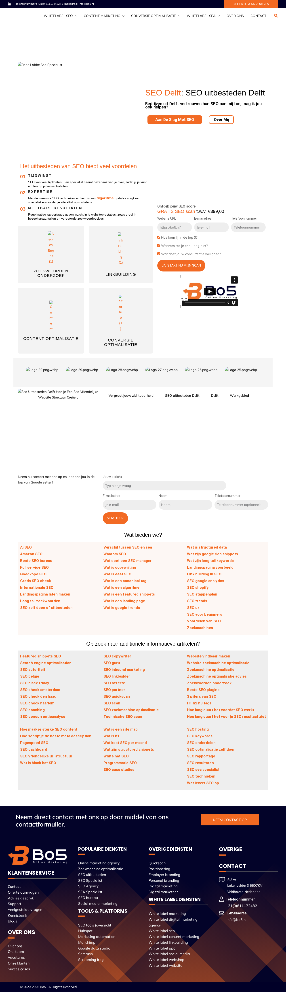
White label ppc (162, 948)
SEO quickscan (116, 696)
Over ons (235, 16)
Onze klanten (18, 963)
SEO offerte (114, 683)
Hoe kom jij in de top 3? (179, 237)
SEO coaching (32, 710)
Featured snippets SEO (40, 656)
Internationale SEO (36, 587)
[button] (251, 4)
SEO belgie (29, 676)
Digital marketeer (163, 892)
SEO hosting (198, 729)
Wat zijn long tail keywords (210, 560)
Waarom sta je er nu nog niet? (184, 246)
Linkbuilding (120, 274)
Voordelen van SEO (204, 621)
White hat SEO (116, 756)
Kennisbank (17, 915)
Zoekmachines (200, 627)
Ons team (16, 951)
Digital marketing (163, 886)
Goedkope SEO (33, 574)
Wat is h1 (111, 736)
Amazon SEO (31, 554)
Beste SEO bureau (36, 560)
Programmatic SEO (120, 763)
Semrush (85, 954)
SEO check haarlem (37, 703)
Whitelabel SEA (201, 16)
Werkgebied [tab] (239, 395)
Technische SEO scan (122, 716)
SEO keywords (199, 736)
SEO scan (111, 703)
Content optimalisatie (51, 338)
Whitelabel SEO (58, 16)
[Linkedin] (9, 4)
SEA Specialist (90, 892)
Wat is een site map (120, 729)
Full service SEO (34, 567)
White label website (165, 965)
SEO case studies (118, 769)
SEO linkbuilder (116, 676)
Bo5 (43, 987)
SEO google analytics (205, 581)
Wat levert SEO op (203, 783)
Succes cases (19, 969)
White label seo (162, 930)
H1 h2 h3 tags (199, 703)
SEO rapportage (201, 756)
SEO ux (193, 607)
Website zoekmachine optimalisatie (218, 663)
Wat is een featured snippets (129, 594)
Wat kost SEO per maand (125, 742)
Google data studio (94, 948)
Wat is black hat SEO (38, 763)
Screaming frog (91, 959)
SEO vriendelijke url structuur (46, 756)
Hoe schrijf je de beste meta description (55, 736)
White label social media (169, 954)
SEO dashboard (33, 749)
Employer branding (164, 874)
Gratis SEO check (35, 581)
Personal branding (164, 880)
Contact (258, 16)
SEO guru (111, 663)
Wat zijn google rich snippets (212, 554)
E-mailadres (203, 218)
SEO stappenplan (202, 594)
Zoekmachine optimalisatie (210, 669)
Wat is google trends (121, 607)
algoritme (105, 198)
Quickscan (157, 863)
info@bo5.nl (86, 3)
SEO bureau (88, 897)
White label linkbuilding (168, 942)
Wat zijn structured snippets (128, 749)
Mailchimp (86, 942)
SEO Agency (88, 886)
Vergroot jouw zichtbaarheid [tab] (131, 395)
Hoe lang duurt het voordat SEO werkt (220, 710)
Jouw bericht (112, 477)
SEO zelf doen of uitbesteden (46, 607)
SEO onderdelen (201, 742)
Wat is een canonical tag (124, 581)
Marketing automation (96, 936)
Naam (163, 496)
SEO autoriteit (32, 669)
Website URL (166, 218)
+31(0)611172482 (49, 3)
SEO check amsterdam (40, 689)
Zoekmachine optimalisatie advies (217, 676)
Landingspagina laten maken (45, 594)
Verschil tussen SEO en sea (127, 547)
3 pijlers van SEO (201, 696)
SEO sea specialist (203, 769)
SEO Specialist (90, 880)
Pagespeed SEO (34, 742)
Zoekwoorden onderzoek (51, 273)
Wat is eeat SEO (117, 574)
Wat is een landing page (124, 601)
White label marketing (167, 913)
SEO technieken (201, 776)
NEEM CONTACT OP (230, 820)
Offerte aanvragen (23, 892)
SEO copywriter (117, 656)
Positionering (159, 869)
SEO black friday (34, 683)
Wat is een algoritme (121, 587)
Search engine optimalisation (46, 663)
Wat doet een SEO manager (127, 560)
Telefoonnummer (244, 218)
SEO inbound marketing (124, 669)
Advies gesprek (21, 898)
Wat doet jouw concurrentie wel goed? (191, 254)
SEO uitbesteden (92, 874)
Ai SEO (26, 547)
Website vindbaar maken (208, 656)
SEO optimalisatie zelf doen (211, 749)
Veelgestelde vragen (25, 909)
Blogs (12, 921)
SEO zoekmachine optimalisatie (131, 710)
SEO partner (114, 689)
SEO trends (197, 601)
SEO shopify (198, 587)
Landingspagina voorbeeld (210, 567)
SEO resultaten (200, 763)
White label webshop (166, 959)
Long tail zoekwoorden (40, 601)
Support (14, 903)
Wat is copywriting (119, 567)
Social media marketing (98, 903)
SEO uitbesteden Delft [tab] (182, 395)
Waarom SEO (114, 554)
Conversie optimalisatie (153, 16)
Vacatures (16, 957)
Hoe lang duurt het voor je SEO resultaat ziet (226, 716)
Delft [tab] (214, 395)
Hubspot (85, 930)
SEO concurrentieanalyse (42, 716)
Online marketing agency (99, 863)
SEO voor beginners (204, 614)
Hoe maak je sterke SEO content (48, 729)
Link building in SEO (204, 574)
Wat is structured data (207, 547)
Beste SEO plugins (203, 689)
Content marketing (102, 16)
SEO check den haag (38, 696)
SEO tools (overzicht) (95, 925)
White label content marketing (174, 936)
